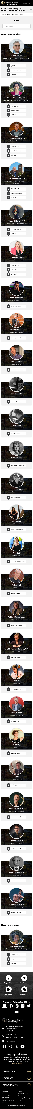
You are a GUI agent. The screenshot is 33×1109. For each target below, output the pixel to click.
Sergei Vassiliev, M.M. (16, 872)
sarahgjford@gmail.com (17, 465)
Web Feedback (17, 1063)
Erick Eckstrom (16, 393)
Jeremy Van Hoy (16, 840)
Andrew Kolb (16, 585)
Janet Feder (16, 425)
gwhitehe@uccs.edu (16, 193)
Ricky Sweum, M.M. (16, 809)
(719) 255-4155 (15, 189)
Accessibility (5, 1097)
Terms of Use (6, 1095)
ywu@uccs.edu (15, 110)
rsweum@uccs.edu (16, 817)
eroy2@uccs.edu (15, 753)
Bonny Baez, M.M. (16, 298)
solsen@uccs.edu (16, 270)
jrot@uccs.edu (15, 721)
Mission (4, 1099)
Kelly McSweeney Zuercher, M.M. (16, 649)
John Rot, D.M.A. (16, 713)
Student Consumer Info (24, 1099)
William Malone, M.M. (16, 617)
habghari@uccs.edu (16, 959)
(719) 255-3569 (15, 954)
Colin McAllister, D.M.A (16, 138)
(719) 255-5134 (15, 146)
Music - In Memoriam (10, 925)
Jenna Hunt (16, 521)
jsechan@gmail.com (16, 785)
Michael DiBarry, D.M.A (16, 221)
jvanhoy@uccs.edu (16, 849)
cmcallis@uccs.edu (16, 151)
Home (2, 14)
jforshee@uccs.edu (16, 70)
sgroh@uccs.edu (15, 497)
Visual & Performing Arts (11, 9)
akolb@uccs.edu (15, 593)
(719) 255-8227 (11, 1034)
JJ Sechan (16, 777)
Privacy (4, 1093)
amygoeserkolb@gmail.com (18, 561)
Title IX (19, 1100)
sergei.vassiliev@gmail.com (18, 881)
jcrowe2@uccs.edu (16, 338)
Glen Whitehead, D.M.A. (16, 179)
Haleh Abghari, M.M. (16, 946)
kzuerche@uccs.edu (16, 657)
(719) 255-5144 (15, 265)
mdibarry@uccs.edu (16, 229)
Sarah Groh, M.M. (16, 489)
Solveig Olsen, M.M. (16, 257)
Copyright (5, 1091)
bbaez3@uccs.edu (16, 306)
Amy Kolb (16, 553)
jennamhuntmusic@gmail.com (18, 529)
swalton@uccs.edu (16, 912)
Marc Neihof (16, 681)
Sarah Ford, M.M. (16, 457)
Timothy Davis (16, 361)
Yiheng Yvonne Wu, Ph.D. (16, 98)
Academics (7, 14)
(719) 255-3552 (15, 66)
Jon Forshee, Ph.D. (16, 55)
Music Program (15, 14)
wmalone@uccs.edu (16, 625)
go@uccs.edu (10, 1041)
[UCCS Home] (10, 3)
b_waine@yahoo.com (17, 370)
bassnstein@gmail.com (17, 689)
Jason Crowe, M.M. (16, 330)
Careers (20, 1091)
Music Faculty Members (11, 34)
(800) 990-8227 (19, 1037)
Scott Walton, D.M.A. (16, 904)
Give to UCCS (21, 1097)
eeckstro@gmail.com (16, 402)
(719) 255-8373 (15, 106)
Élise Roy (16, 745)
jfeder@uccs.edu (15, 434)
